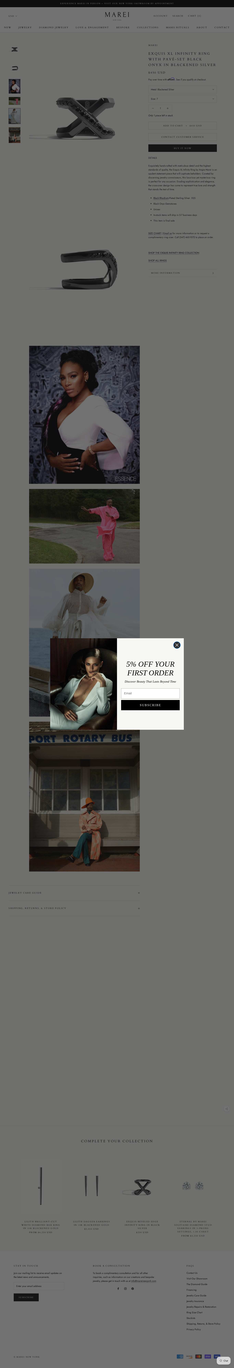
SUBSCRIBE (150, 705)
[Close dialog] (177, 645)
